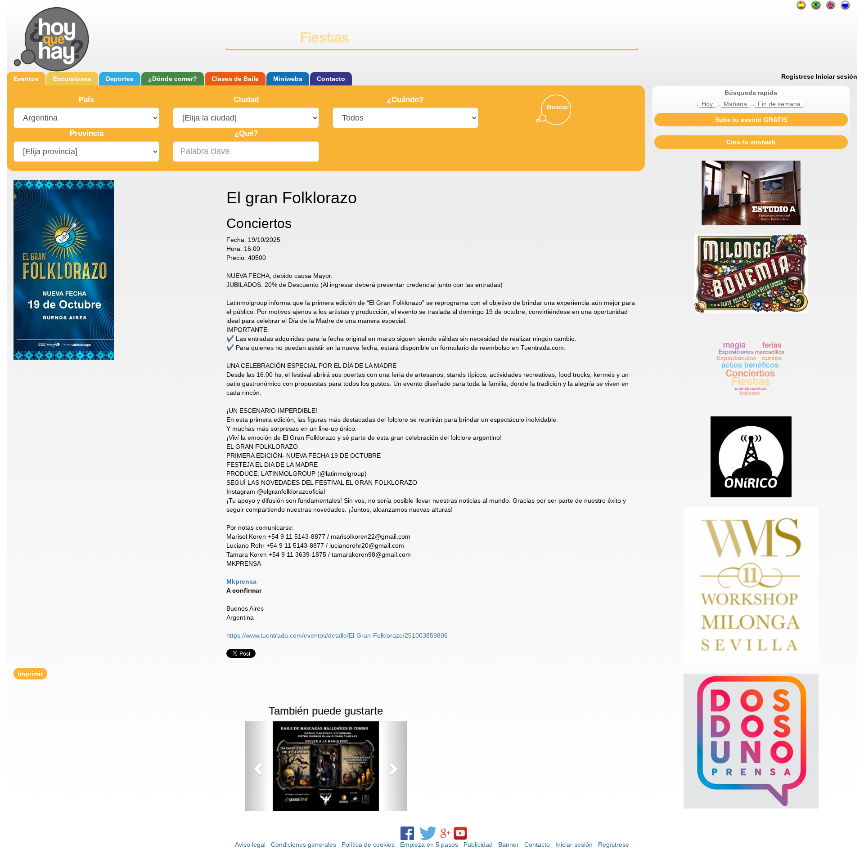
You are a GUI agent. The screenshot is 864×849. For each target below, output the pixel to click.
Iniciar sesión (836, 76)
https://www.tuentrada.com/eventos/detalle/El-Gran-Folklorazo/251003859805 (337, 635)
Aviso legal (250, 844)
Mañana (735, 103)
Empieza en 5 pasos (429, 844)
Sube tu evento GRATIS (751, 119)
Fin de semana (779, 103)
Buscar (557, 107)
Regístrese (797, 76)
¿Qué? (246, 133)
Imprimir (30, 673)
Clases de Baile (235, 78)
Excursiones (72, 78)
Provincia (87, 133)
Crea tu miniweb (751, 142)
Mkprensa (241, 581)
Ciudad (246, 99)
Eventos (26, 78)
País (86, 99)
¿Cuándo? (405, 99)
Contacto (331, 78)
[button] (257, 766)
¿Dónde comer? (172, 78)
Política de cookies (368, 844)
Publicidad (478, 844)
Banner (508, 844)
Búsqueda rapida (750, 92)
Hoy (707, 103)
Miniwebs (287, 78)
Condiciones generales (303, 844)
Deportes (120, 78)
